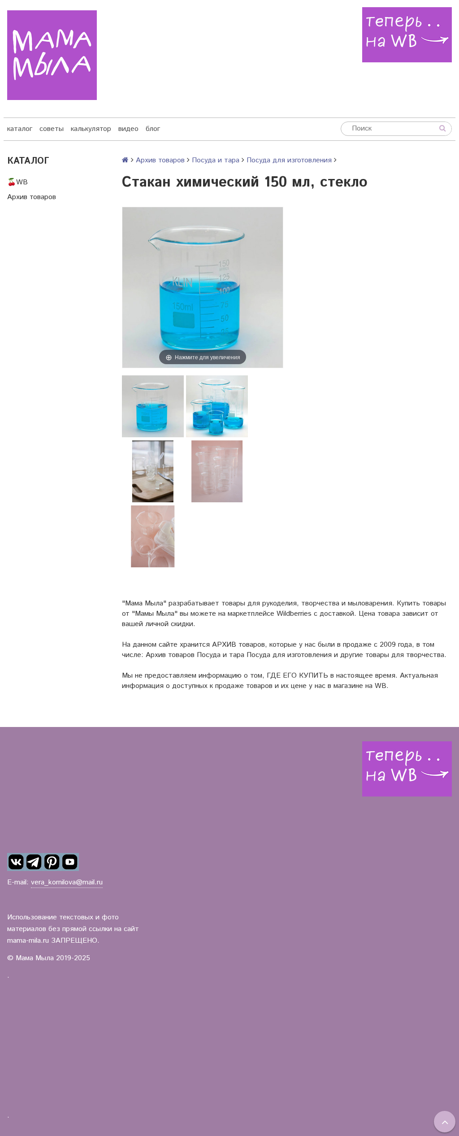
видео (128, 129)
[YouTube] (70, 862)
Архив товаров (31, 197)
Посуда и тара (215, 160)
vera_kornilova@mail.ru (67, 882)
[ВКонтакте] (16, 862)
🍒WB (17, 182)
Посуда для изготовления (289, 160)
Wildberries (294, 614)
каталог (19, 129)
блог (153, 129)
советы (51, 129)
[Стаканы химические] (217, 406)
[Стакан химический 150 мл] (153, 406)
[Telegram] (34, 862)
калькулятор (91, 129)
